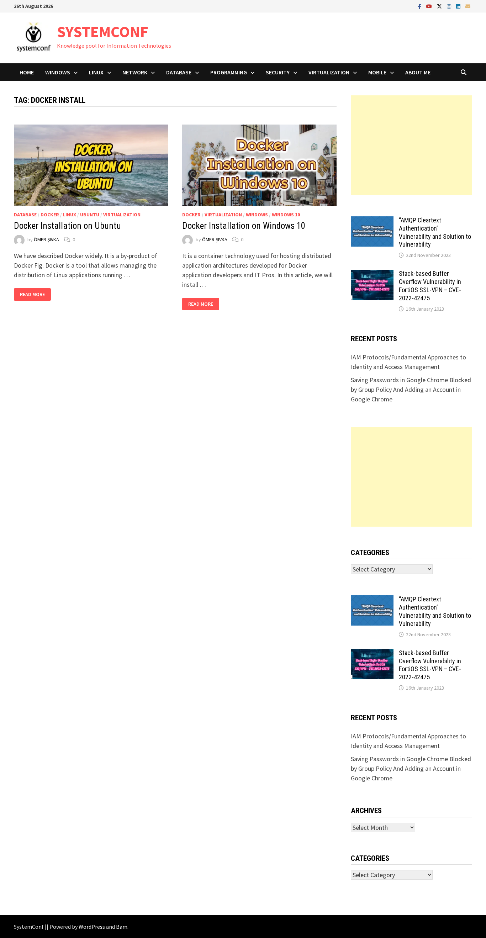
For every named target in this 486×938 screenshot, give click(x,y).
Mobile (377, 72)
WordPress (92, 926)
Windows (57, 72)
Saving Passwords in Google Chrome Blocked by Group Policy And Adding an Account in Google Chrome (411, 389)
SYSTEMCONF (102, 31)
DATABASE (178, 72)
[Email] (468, 6)
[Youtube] (429, 6)
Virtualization (328, 72)
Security (278, 72)
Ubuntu (89, 214)
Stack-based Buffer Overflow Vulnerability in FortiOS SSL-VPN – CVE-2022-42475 (430, 286)
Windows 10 (286, 214)
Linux (96, 72)
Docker (50, 214)
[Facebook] (420, 6)
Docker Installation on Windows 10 (243, 226)
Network (134, 72)
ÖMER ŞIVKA (46, 239)
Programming (228, 72)
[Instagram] (449, 6)
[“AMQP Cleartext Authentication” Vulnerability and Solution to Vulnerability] (372, 221)
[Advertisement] (411, 145)
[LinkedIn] (459, 6)
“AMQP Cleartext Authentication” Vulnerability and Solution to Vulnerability (435, 232)
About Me (417, 72)
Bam (121, 926)
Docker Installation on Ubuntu (67, 226)
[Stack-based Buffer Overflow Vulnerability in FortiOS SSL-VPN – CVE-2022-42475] (372, 274)
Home (27, 72)
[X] (440, 6)
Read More (35, 294)
